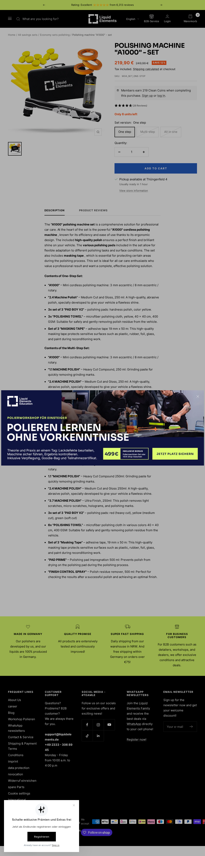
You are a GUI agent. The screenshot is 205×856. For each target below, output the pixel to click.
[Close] (197, 396)
